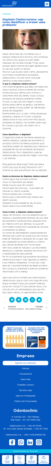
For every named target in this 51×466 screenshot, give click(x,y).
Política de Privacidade (25, 401)
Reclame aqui (25, 390)
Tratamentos (25, 374)
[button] (47, 4)
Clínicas (25, 368)
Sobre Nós (25, 379)
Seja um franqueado (25, 396)
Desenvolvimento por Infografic (25, 451)
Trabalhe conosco (25, 385)
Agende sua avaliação (25, 363)
